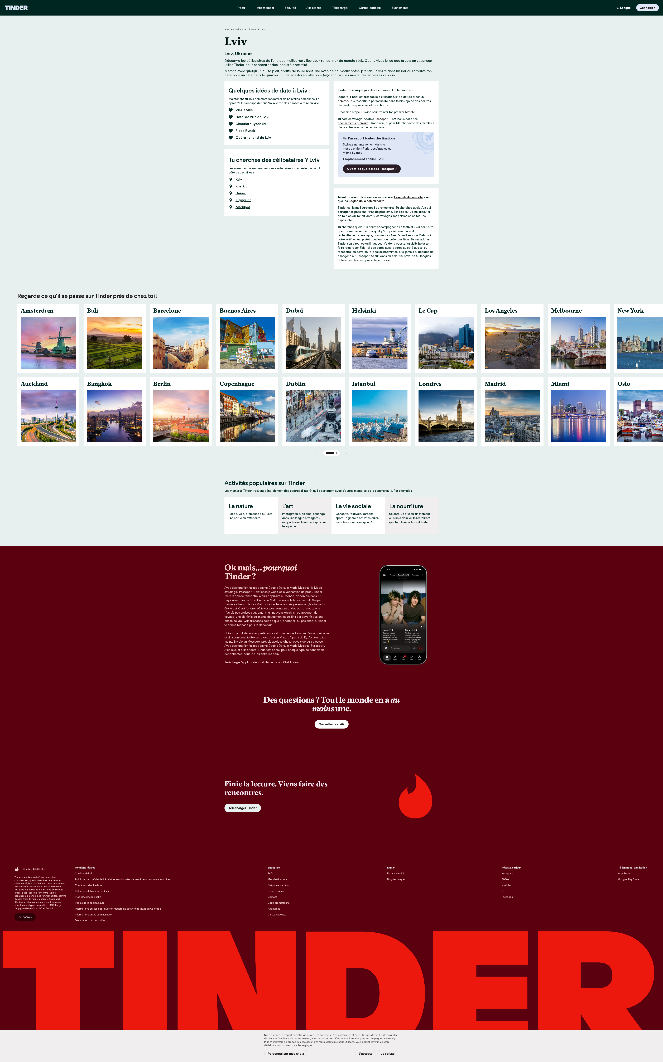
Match (409, 112)
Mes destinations (233, 29)
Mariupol (243, 207)
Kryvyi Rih (243, 200)
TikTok (505, 879)
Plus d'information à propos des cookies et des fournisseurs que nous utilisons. (309, 1042)
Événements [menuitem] (400, 7)
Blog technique (396, 879)
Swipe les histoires (278, 885)
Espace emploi (395, 873)
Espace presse (276, 891)
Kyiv (239, 179)
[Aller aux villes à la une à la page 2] (336, 453)
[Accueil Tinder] (16, 8)
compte (343, 101)
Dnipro (241, 193)
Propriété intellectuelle (88, 897)
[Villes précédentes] (317, 453)
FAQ (270, 873)
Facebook (507, 897)
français (27, 917)
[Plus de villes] (346, 453)
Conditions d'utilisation (88, 885)
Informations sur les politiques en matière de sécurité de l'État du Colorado (118, 908)
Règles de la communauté (367, 201)
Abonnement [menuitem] (265, 7)
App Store (624, 873)
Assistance (274, 908)
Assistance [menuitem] (313, 7)
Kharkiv (241, 186)
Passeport (381, 119)
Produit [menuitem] (242, 7)
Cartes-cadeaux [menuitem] (370, 7)
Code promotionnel (279, 903)
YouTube (506, 885)
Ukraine (252, 29)
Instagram (507, 873)
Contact (272, 897)
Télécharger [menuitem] (340, 7)
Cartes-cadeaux (277, 914)
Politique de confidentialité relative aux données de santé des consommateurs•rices (123, 879)
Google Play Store (628, 879)
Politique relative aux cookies (92, 891)
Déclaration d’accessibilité (90, 920)
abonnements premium (353, 123)
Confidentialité (83, 873)
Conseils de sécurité (408, 197)
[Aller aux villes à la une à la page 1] (330, 453)
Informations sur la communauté (93, 914)
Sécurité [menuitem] (290, 7)
